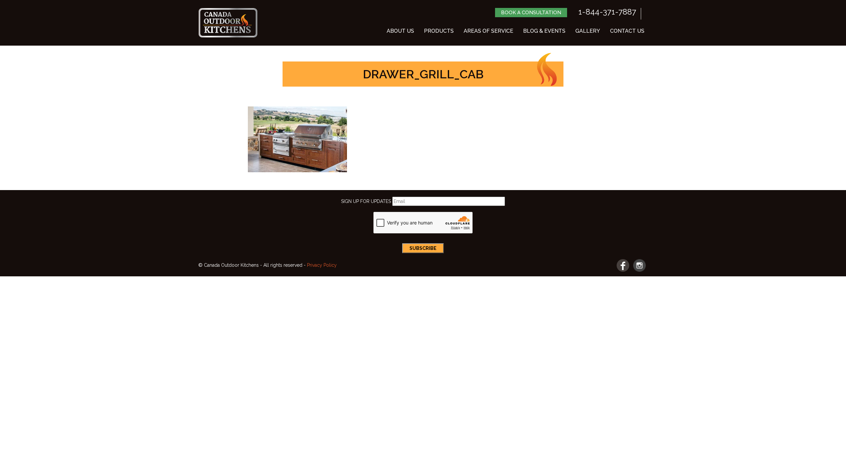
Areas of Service (488, 31)
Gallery (587, 31)
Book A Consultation (531, 13)
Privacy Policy (322, 265)
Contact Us (627, 31)
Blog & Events (544, 31)
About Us (400, 31)
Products (439, 31)
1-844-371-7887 (607, 12)
